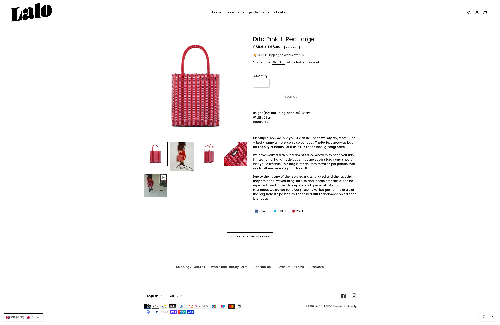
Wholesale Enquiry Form (229, 267)
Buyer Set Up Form (290, 267)
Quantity (261, 76)
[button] (23, 317)
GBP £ (174, 296)
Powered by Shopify (344, 306)
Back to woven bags (253, 236)
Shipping (278, 62)
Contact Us (262, 267)
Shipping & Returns (190, 267)
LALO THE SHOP (323, 306)
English (152, 296)
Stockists (317, 267)
